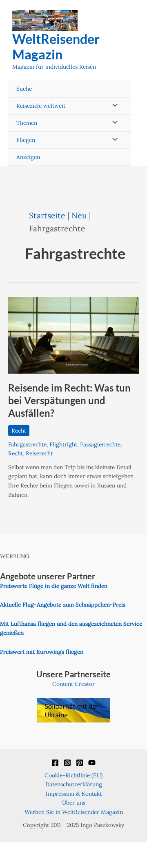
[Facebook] (55, 762)
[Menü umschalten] (112, 106)
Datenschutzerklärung (73, 784)
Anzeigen (28, 157)
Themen (26, 122)
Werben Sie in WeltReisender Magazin (73, 812)
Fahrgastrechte (27, 444)
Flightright (63, 444)
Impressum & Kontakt (74, 793)
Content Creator (73, 684)
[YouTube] (92, 762)
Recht (18, 430)
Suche (24, 88)
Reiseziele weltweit (40, 105)
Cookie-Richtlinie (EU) (73, 775)
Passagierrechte (100, 444)
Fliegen (25, 140)
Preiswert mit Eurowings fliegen (41, 651)
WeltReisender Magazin (56, 46)
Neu (79, 215)
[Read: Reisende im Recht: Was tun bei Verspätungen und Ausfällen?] (73, 334)
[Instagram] (67, 762)
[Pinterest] (79, 762)
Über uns (73, 802)
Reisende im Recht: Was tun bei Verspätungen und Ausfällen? (69, 400)
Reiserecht (39, 453)
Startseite (47, 215)
